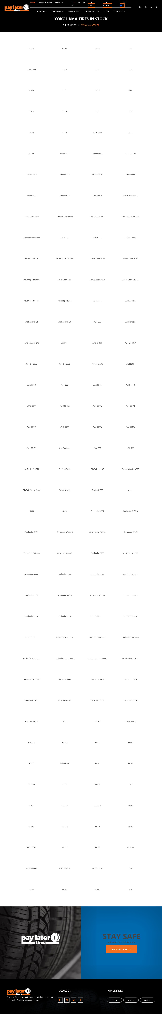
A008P (31, 153)
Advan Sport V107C (97, 280)
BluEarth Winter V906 (31, 490)
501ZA (31, 90)
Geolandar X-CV (97, 679)
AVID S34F (31, 406)
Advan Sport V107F (31, 301)
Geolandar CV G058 (32, 553)
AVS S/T (130, 448)
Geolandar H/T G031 (64, 637)
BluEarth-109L (64, 490)
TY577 (97, 847)
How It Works (92, 11)
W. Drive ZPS (97, 868)
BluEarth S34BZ (97, 469)
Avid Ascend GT (31, 322)
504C (65, 90)
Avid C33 (97, 322)
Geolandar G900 (64, 574)
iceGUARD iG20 (64, 700)
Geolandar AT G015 (65, 532)
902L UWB (97, 132)
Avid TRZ (97, 448)
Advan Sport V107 (64, 280)
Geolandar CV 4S (130, 532)
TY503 (97, 826)
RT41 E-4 (31, 742)
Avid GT (64, 343)
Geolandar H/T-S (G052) (97, 658)
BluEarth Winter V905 (130, 469)
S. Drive (32, 784)
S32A (65, 784)
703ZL (31, 111)
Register (106, 5)
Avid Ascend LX (64, 322)
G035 (130, 490)
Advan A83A (64, 195)
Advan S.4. (64, 237)
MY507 (97, 721)
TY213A (64, 805)
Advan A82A (32, 195)
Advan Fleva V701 (31, 216)
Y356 (130, 868)
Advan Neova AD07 (65, 216)
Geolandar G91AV (130, 574)
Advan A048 (64, 153)
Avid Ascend (130, 301)
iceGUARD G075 (31, 700)
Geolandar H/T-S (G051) (64, 658)
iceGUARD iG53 (31, 721)
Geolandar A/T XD (130, 511)
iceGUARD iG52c (130, 700)
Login (90, 5)
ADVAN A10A (130, 153)
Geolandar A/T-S (31, 532)
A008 (130, 132)
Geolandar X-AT (64, 679)
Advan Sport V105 (130, 259)
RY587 (97, 763)
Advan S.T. (97, 237)
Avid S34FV (97, 406)
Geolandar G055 (97, 553)
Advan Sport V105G (32, 280)
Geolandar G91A (97, 574)
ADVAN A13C (97, 174)
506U (130, 90)
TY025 (31, 805)
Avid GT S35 (97, 343)
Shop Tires (41, 11)
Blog (106, 11)
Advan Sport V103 (97, 259)
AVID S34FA (64, 406)
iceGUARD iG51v (97, 700)
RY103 (97, 742)
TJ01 (130, 784)
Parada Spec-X (130, 721)
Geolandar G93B (31, 616)
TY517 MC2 (31, 847)
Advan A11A (64, 174)
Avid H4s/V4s (97, 364)
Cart (123, 3)
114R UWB (31, 69)
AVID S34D (130, 385)
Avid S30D (31, 385)
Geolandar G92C (130, 595)
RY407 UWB (64, 763)
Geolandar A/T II (97, 511)
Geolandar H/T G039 (130, 637)
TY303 (31, 826)
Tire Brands (57, 11)
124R (130, 69)
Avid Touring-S (64, 448)
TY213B (97, 805)
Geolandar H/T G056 (31, 658)
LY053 (64, 721)
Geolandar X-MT (130, 679)
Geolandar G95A (64, 616)
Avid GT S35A (130, 343)
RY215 (130, 742)
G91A (64, 511)
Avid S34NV (31, 427)
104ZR (64, 48)
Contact (147, 1000)
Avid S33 (64, 385)
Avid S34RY (31, 448)
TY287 (130, 805)
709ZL (64, 111)
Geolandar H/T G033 (97, 637)
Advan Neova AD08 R (130, 216)
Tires (115, 1000)
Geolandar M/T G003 (31, 679)
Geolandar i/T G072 (130, 658)
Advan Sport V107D (130, 280)
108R (97, 48)
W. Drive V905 (31, 868)
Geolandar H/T (32, 637)
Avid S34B (97, 385)
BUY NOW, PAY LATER (121, 949)
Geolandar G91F (31, 595)
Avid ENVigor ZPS (32, 343)
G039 (31, 511)
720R (65, 132)
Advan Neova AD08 (97, 216)
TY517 (130, 826)
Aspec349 (98, 301)
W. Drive (130, 847)
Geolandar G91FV (64, 595)
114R (130, 48)
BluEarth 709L (64, 469)
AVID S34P (64, 427)
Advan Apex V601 (130, 195)
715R (32, 132)
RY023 (64, 742)
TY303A (64, 826)
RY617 (130, 763)
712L (97, 111)
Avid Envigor (130, 322)
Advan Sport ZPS (65, 301)
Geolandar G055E (130, 553)
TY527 (64, 847)
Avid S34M (130, 406)
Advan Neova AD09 (32, 237)
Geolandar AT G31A (97, 532)
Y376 (32, 889)
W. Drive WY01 (65, 868)
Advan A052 (97, 153)
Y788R (97, 889)
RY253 (31, 763)
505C (97, 90)
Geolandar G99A (130, 616)
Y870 (130, 889)
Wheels (131, 1000)
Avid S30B (130, 364)
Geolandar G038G (64, 553)
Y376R (64, 889)
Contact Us (119, 11)
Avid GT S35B (31, 364)
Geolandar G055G (31, 574)
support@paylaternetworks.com (50, 2)
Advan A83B (98, 195)
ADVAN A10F (31, 174)
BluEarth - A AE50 (31, 469)
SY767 (97, 784)
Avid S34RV (130, 427)
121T (97, 69)
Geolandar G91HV (97, 595)
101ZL (31, 48)
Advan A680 (130, 174)
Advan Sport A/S (31, 259)
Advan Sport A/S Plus (64, 259)
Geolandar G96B (97, 616)
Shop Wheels (74, 11)
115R (65, 69)
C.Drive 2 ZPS (97, 490)
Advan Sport (130, 237)
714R (130, 111)
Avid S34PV (97, 427)
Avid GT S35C (64, 364)
